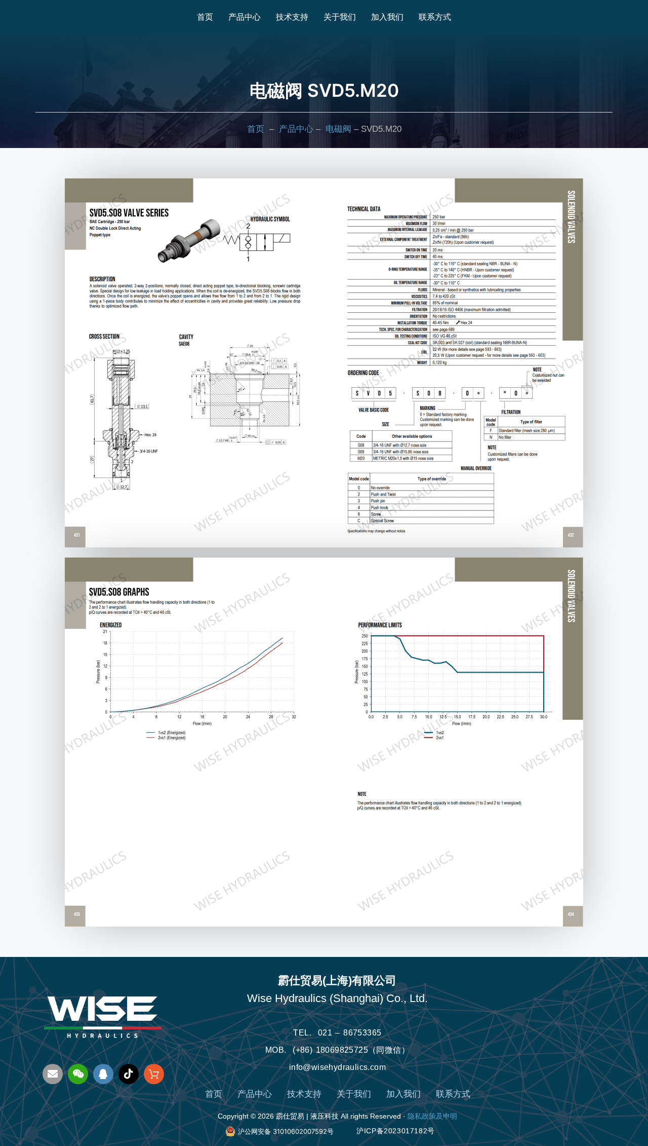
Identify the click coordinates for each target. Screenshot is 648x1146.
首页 (205, 17)
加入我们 (387, 17)
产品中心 (244, 17)
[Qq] (103, 1074)
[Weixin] (78, 1074)
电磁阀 (338, 129)
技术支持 (292, 17)
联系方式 (435, 17)
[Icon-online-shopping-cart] (154, 1074)
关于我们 (339, 17)
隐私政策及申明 (432, 1116)
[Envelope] (53, 1074)
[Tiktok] (128, 1074)
